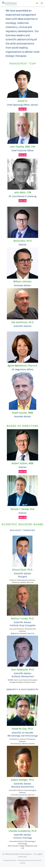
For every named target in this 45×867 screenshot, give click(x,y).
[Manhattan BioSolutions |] (9, 3)
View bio (22, 109)
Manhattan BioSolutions (21, 854)
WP (14, 860)
